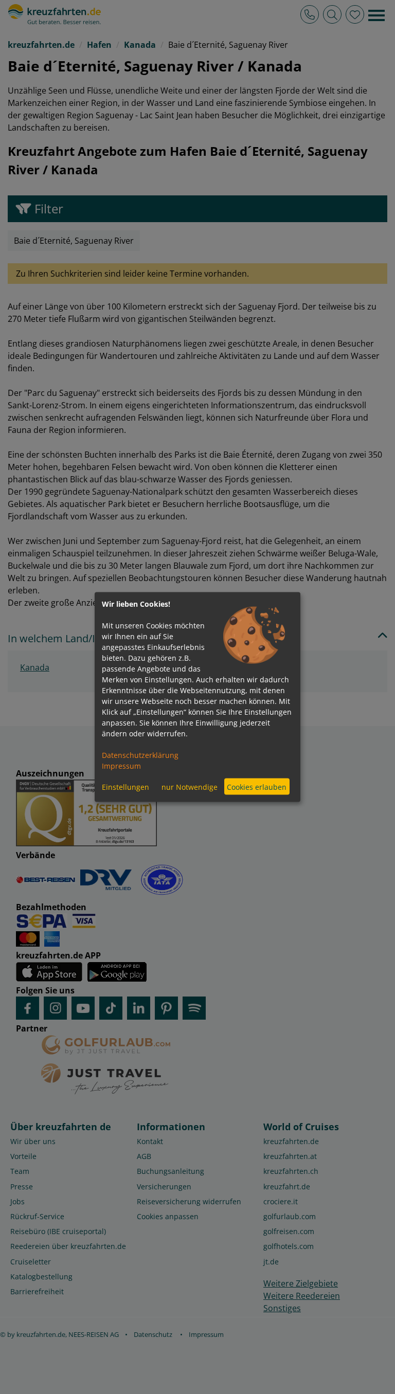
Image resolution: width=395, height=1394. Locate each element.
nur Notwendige (189, 786)
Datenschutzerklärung (140, 755)
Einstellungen (125, 786)
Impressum (121, 766)
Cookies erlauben (256, 786)
